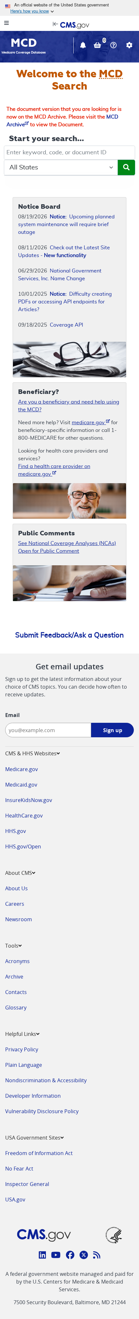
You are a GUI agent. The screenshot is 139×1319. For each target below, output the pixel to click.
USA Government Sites (32, 1137)
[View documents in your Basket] (98, 46)
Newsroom (18, 919)
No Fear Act (19, 1168)
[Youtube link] (55, 1256)
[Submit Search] (126, 167)
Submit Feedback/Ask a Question (69, 635)
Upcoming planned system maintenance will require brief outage (66, 224)
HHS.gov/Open (23, 846)
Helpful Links (20, 1033)
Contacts (16, 992)
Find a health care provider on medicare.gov (54, 470)
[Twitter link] (84, 1256)
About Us (16, 888)
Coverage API (66, 325)
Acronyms (17, 961)
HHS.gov (15, 831)
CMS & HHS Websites (31, 753)
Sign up (112, 730)
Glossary (16, 1007)
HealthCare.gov (24, 815)
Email (12, 715)
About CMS (18, 872)
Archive (14, 976)
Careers (14, 903)
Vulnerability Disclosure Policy (42, 1111)
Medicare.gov (21, 769)
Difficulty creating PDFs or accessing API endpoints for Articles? (65, 302)
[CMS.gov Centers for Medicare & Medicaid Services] (69, 25)
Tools (11, 945)
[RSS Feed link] (97, 1256)
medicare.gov (89, 422)
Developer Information (33, 1095)
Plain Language (23, 1064)
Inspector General (27, 1184)
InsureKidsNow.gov (28, 800)
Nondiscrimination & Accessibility (46, 1080)
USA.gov (15, 1199)
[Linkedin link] (42, 1256)
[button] (83, 46)
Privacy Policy (21, 1049)
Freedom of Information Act (39, 1153)
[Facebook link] (70, 1256)
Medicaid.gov (21, 784)
